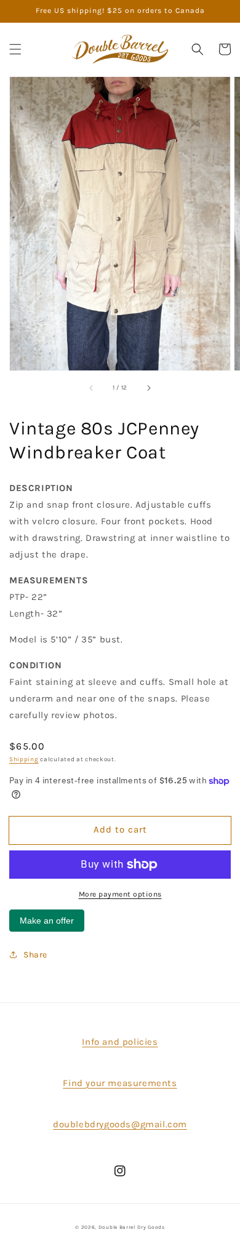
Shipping (24, 759)
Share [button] (35, 954)
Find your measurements (120, 1083)
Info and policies (120, 1041)
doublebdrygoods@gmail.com (120, 1124)
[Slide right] (148, 387)
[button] (15, 49)
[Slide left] (91, 387)
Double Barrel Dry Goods (131, 1227)
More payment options (120, 894)
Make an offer (46, 924)
